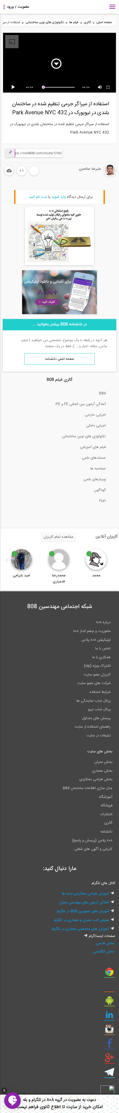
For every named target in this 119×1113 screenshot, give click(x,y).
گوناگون (100, 490)
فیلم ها (73, 22)
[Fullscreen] (108, 87)
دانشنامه (106, 832)
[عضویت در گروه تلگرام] (109, 1074)
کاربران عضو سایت (97, 675)
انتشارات (106, 814)
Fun (102, 501)
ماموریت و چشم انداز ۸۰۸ (92, 631)
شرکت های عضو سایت (94, 683)
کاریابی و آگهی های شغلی (93, 849)
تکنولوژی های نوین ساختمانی (44, 22)
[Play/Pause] (14, 87)
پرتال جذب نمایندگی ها (93, 701)
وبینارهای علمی (95, 479)
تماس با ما (103, 648)
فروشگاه (106, 806)
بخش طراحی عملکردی (95, 779)
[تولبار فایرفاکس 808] (109, 988)
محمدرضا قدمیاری (59, 578)
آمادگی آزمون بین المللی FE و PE (81, 404)
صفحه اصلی (104, 22)
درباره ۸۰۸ (103, 622)
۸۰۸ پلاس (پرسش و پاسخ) (92, 841)
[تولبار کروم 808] (109, 974)
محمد (96, 575)
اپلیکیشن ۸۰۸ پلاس (96, 640)
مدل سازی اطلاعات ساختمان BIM (87, 788)
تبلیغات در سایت (98, 736)
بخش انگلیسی (103, 952)
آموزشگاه (105, 797)
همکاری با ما (101, 657)
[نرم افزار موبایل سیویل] (109, 1002)
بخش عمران (103, 762)
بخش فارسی (105, 943)
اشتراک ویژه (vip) (97, 666)
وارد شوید (58, 197)
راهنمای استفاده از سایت (92, 727)
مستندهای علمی (94, 458)
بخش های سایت (99, 752)
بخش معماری (102, 771)
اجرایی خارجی (95, 415)
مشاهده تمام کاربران (58, 537)
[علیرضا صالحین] (93, 175)
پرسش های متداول (96, 718)
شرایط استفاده (100, 692)
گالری (87, 22)
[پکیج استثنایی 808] (59, 264)
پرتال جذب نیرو (99, 709)
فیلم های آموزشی (93, 447)
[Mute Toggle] (100, 87)
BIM (102, 393)
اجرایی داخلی (96, 426)
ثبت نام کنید (38, 197)
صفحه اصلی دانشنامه (59, 359)
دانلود (9, 170)
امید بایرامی (21, 575)
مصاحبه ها (98, 469)
